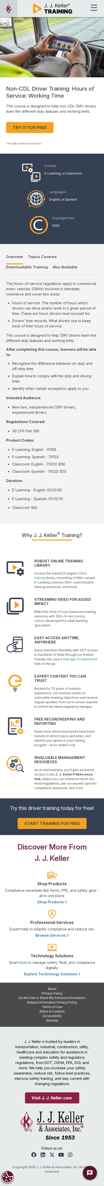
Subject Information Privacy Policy (52, 1002)
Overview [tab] (14, 257)
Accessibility (52, 1016)
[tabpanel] (52, 395)
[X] (52, 1155)
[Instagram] (70, 1155)
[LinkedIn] (43, 1155)
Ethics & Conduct (52, 1011)
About (52, 989)
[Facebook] (34, 1155)
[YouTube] (61, 1155)
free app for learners (78, 659)
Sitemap (52, 1020)
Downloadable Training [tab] (27, 267)
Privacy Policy (52, 993)
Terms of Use (52, 1007)
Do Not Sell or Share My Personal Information (52, 998)
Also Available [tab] (65, 267)
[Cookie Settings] (7, 1177)
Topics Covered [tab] (42, 257)
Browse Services (51, 935)
